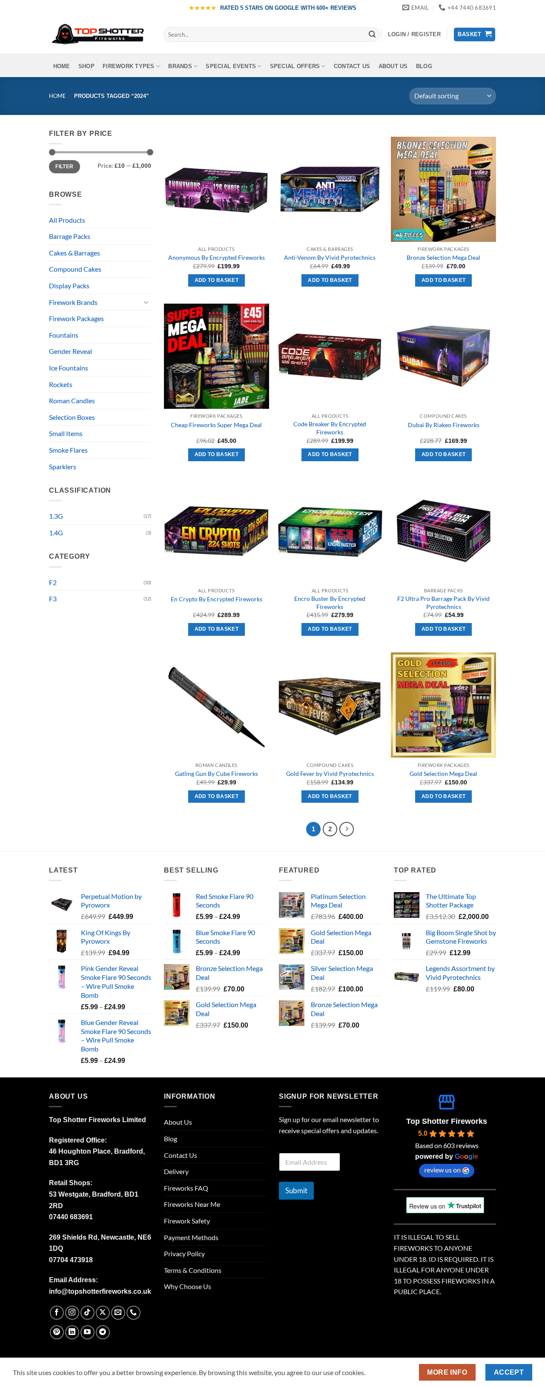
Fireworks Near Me (192, 1204)
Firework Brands (73, 302)
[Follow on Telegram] (103, 1332)
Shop (86, 66)
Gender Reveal (70, 351)
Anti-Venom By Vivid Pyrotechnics (330, 257)
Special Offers (295, 66)
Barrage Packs (69, 236)
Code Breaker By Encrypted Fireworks (329, 428)
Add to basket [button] (217, 280)
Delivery (176, 1171)
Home (61, 66)
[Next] (346, 829)
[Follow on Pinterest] (57, 1332)
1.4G (56, 532)
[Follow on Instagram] (72, 1313)
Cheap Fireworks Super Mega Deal (216, 424)
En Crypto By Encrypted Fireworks (216, 599)
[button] (414, 34)
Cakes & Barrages (74, 253)
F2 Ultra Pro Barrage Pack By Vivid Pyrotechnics (443, 602)
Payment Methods (191, 1237)
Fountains (63, 335)
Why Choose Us (187, 1286)
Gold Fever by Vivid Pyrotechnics (330, 773)
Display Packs (69, 285)
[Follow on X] (103, 1313)
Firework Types (129, 66)
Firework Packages (76, 318)
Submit (296, 1190)
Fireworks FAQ (186, 1188)
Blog (424, 66)
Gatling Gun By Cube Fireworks (216, 773)
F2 (53, 582)
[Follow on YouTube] (87, 1332)
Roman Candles (72, 400)
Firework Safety (187, 1221)
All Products (67, 220)
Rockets (60, 384)
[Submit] (372, 34)
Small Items (66, 433)
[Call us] (133, 1313)
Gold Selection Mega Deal (443, 773)
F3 (53, 598)
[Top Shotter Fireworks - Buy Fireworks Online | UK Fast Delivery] (100, 34)
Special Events (231, 66)
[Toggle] (146, 302)
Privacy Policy (184, 1253)
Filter (64, 166)
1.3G (56, 516)
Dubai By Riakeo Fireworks (443, 424)
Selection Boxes (72, 417)
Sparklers (62, 466)
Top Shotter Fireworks (446, 1121)
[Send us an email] (118, 1313)
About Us (393, 66)
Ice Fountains (68, 368)
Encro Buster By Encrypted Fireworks (329, 602)
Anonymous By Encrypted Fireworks (216, 257)
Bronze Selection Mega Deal (443, 257)
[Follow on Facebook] (57, 1313)
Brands (180, 66)
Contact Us (352, 66)
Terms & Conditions (192, 1270)
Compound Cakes (75, 269)
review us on (442, 1170)
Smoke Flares (68, 450)
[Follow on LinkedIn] (72, 1332)
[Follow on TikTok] (87, 1313)
